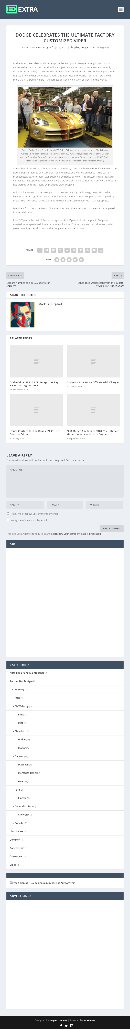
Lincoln (22, 798)
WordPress (89, 1020)
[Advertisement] (35, 602)
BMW (21, 714)
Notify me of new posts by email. (29, 520)
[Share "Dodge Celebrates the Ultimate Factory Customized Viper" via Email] (94, 250)
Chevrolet (23, 814)
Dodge (84, 47)
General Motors (24, 806)
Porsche (19, 823)
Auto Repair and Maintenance (27, 672)
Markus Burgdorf (43, 47)
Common (15, 839)
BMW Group (22, 706)
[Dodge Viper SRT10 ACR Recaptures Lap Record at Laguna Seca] (36, 361)
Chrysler (74, 47)
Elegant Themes (58, 1020)
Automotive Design (21, 681)
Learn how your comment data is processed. (76, 533)
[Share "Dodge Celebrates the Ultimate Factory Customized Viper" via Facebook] (40, 250)
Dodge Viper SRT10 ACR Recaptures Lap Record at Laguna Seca (34, 384)
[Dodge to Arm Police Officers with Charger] (93, 361)
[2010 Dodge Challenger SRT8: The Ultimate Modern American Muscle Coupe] (93, 410)
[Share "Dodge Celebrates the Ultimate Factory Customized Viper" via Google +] (53, 250)
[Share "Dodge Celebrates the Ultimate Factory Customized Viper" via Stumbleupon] (87, 250)
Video (13, 864)
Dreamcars (16, 856)
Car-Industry (17, 689)
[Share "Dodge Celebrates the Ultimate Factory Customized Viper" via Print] (101, 250)
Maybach (23, 764)
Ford (17, 789)
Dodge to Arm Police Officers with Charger (93, 382)
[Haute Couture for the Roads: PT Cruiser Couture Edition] (36, 410)
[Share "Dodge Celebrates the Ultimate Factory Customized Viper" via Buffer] (80, 250)
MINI (21, 722)
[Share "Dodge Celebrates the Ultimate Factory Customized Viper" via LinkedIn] (73, 250)
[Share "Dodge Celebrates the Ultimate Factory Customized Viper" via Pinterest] (67, 250)
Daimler (19, 756)
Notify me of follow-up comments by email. (34, 513)
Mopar (22, 748)
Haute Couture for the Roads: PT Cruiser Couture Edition (35, 432)
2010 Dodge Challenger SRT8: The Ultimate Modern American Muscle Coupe (93, 432)
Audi (17, 697)
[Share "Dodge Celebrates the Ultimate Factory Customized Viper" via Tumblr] (60, 250)
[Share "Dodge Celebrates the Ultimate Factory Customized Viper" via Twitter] (46, 250)
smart (21, 781)
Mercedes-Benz (27, 772)
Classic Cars (16, 831)
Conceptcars (17, 848)
